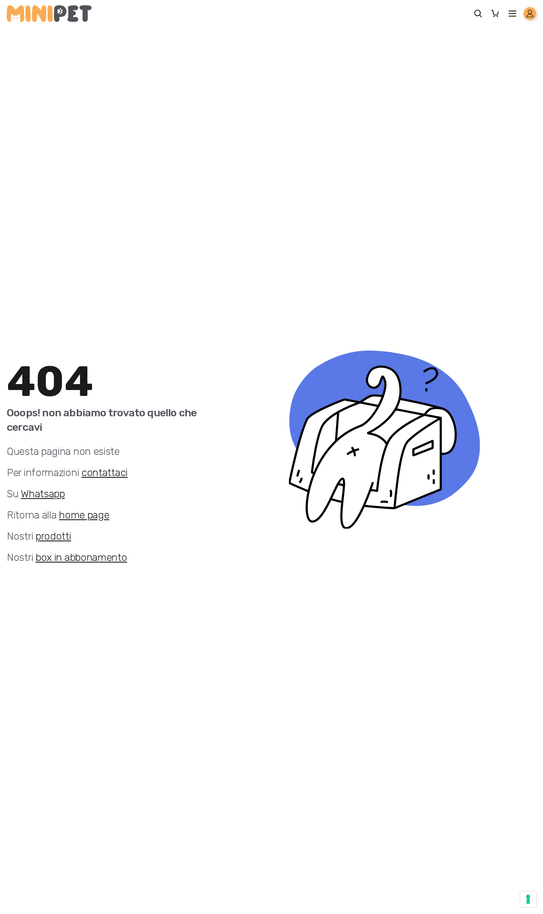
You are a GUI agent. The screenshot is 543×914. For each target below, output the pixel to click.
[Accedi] (530, 13)
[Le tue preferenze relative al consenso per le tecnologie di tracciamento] (528, 899)
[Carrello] (497, 13)
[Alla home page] (49, 13)
